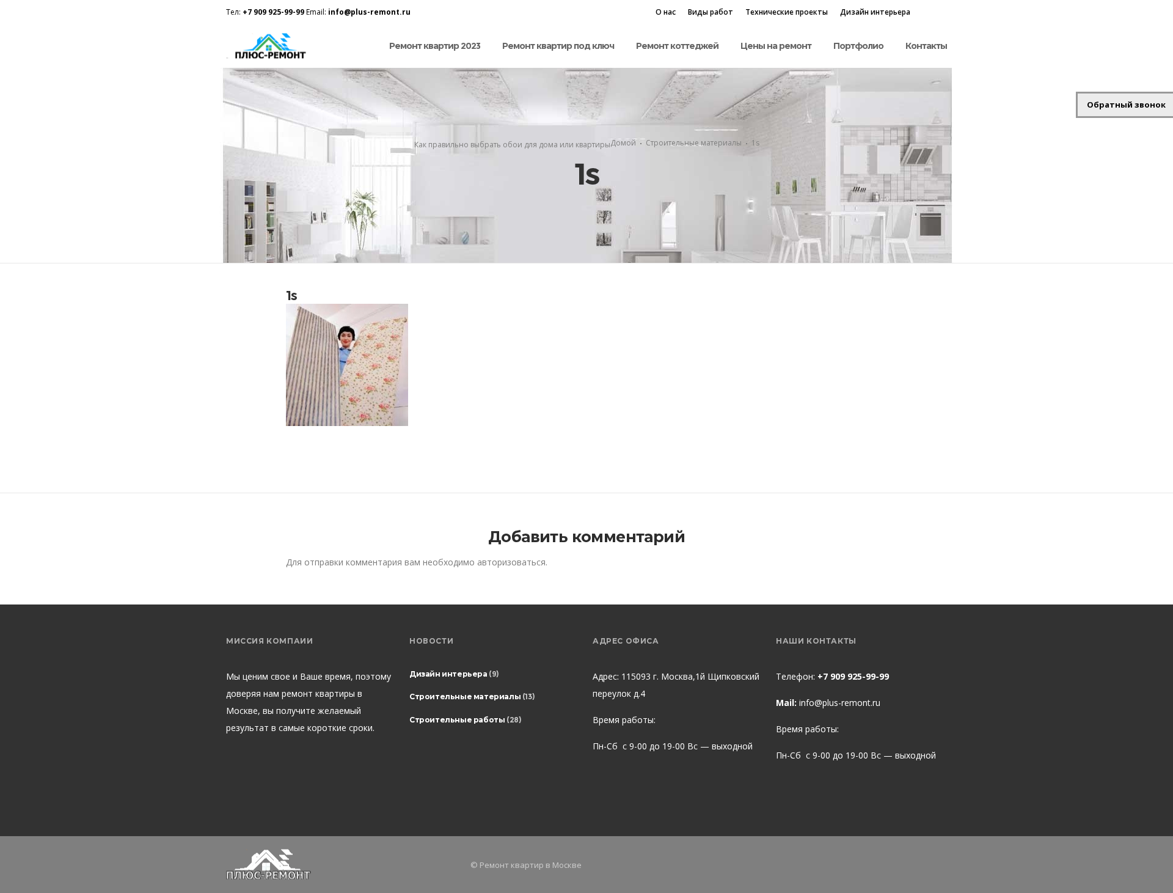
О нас (666, 12)
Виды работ (710, 12)
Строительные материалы (694, 143)
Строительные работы (457, 719)
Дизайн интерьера (875, 12)
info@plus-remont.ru (839, 702)
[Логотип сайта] (269, 46)
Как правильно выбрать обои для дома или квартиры (512, 144)
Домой (623, 143)
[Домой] (342, 864)
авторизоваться (511, 562)
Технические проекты (786, 12)
